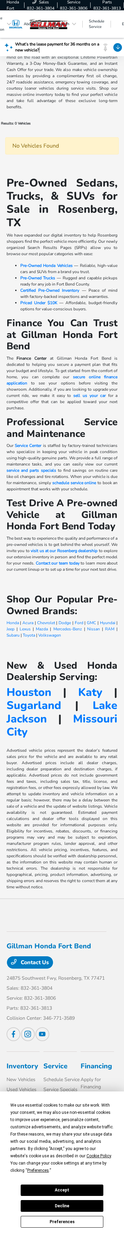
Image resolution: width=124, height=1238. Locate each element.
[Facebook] (13, 1034)
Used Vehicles (22, 1089)
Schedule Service (61, 1079)
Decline (62, 1206)
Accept (62, 1190)
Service (55, 1066)
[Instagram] (28, 1034)
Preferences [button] (38, 1170)
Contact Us (34, 962)
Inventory (22, 1066)
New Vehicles (21, 1079)
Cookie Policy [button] (98, 1156)
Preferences (62, 1221)
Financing (96, 1066)
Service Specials (60, 1089)
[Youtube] (42, 1034)
